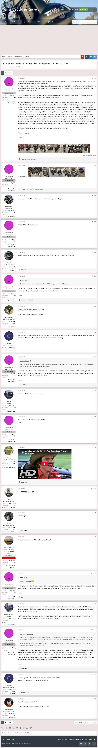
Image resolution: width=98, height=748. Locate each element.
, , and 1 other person (32, 189)
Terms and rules (69, 739)
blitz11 (9, 523)
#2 (95, 165)
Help (86, 739)
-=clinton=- (8, 458)
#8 (95, 332)
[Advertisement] (49, 39)
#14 (95, 513)
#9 (95, 356)
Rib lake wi (13, 351)
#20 (95, 699)
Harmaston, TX (12, 326)
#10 (95, 391)
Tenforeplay (9, 709)
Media (41, 22)
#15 (95, 537)
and (28, 159)
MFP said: (23, 578)
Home (6, 22)
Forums (16, 22)
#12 (95, 447)
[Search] (94, 9)
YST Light (7, 739)
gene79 (9, 401)
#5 (95, 252)
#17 (95, 604)
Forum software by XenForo (16, 743)
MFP (9, 499)
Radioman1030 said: (26, 634)
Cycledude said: (24, 361)
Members (52, 22)
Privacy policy (79, 739)
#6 (95, 276)
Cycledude (9, 343)
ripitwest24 (8, 206)
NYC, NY (13, 507)
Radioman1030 (8, 614)
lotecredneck (7, 67)
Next (10, 73)
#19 (95, 674)
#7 (95, 306)
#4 (95, 222)
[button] (21, 22)
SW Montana (12, 531)
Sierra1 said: (23, 280)
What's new (29, 22)
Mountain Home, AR (10, 624)
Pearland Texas (11, 411)
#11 (95, 416)
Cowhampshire (11, 216)
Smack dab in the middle (9, 467)
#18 (95, 629)
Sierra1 (9, 263)
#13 (95, 488)
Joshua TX (13, 270)
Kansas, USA (12, 717)
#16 (95, 573)
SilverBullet (9, 317)
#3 (95, 196)
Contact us (60, 739)
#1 (95, 78)
